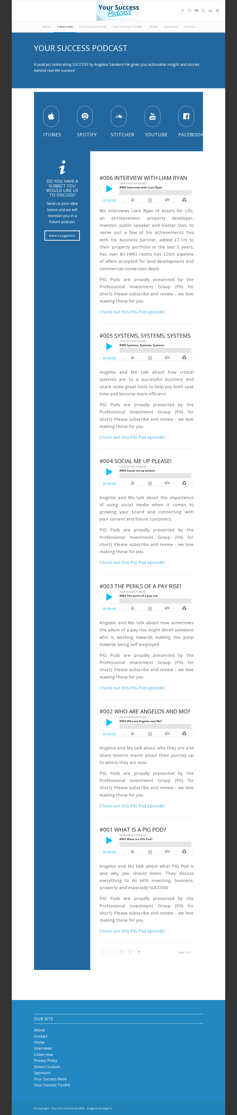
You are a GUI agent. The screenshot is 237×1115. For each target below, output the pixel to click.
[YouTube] (152, 116)
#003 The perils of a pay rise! (140, 586)
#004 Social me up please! (136, 461)
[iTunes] (51, 116)
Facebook (191, 134)
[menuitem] (46, 26)
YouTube (156, 134)
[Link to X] (203, 10)
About (39, 1030)
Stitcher (122, 134)
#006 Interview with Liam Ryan (143, 178)
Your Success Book (50, 1079)
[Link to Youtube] (196, 10)
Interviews (43, 1048)
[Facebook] (186, 116)
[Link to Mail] (217, 10)
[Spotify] (85, 116)
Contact (40, 1036)
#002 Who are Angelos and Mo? (145, 711)
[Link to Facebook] (182, 10)
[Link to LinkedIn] (210, 10)
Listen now (43, 1054)
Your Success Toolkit (52, 1085)
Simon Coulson (47, 1066)
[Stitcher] (119, 116)
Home (39, 1042)
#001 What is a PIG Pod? (133, 829)
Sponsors (42, 1072)
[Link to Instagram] (189, 10)
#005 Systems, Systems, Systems (145, 335)
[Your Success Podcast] (118, 10)
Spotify (87, 134)
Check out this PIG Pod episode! (132, 312)
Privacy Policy (45, 1060)
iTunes (52, 134)
